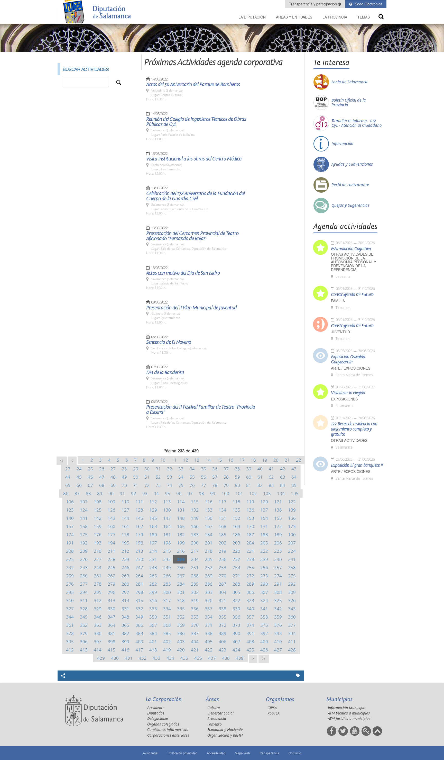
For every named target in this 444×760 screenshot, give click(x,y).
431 (129, 658)
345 (84, 617)
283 (167, 584)
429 (101, 658)
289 (250, 584)
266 (167, 576)
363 (97, 625)
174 (70, 535)
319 (195, 600)
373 (236, 625)
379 (84, 633)
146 (153, 518)
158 (84, 526)
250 (181, 567)
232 (167, 559)
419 (167, 650)
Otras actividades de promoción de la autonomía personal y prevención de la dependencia (353, 262)
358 (264, 617)
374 (250, 625)
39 (248, 469)
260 (84, 576)
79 (226, 485)
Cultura (213, 708)
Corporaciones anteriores (168, 735)
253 (222, 567)
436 (198, 658)
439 (240, 658)
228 (111, 559)
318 (181, 600)
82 (260, 485)
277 (84, 584)
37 (226, 469)
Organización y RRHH (225, 735)
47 (101, 477)
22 (298, 460)
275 (292, 576)
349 (139, 617)
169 (236, 526)
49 (124, 477)
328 (84, 609)
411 (292, 642)
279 (111, 584)
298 (139, 592)
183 (195, 535)
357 (250, 617)
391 (250, 633)
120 (264, 502)
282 (153, 584)
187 (250, 535)
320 (208, 600)
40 (260, 469)
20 (276, 460)
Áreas (212, 699)
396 (84, 642)
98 (201, 493)
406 (222, 642)
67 (90, 485)
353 (195, 617)
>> (263, 658)
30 (147, 469)
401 (153, 642)
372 (222, 625)
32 (169, 469)
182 (181, 535)
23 (67, 469)
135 (236, 510)
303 (208, 592)
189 (278, 535)
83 (271, 485)
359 (278, 617)
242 (70, 567)
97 (190, 493)
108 (97, 502)
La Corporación (164, 699)
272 (250, 576)
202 (222, 543)
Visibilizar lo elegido (348, 393)
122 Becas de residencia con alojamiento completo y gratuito (354, 429)
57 (214, 477)
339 (236, 609)
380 (97, 633)
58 (226, 477)
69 (113, 485)
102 (253, 493)
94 (156, 493)
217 (195, 551)
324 (264, 600)
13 (196, 460)
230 (139, 559)
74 (169, 485)
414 (97, 650)
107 (84, 502)
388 (208, 633)
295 (97, 592)
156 (292, 518)
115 (195, 502)
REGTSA (273, 713)
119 (250, 502)
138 (278, 510)
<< (61, 460)
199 (181, 543)
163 (153, 526)
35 (203, 469)
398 (111, 642)
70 (124, 485)
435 (184, 658)
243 (84, 567)
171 (264, 526)
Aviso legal (150, 753)
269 (208, 576)
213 (139, 551)
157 (70, 526)
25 (90, 469)
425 (250, 650)
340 (250, 609)
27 (113, 469)
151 (222, 518)
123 (70, 510)
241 (292, 559)
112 (153, 502)
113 (167, 502)
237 (236, 559)
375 (264, 625)
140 (70, 518)
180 (153, 535)
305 (236, 592)
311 (84, 600)
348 (125, 617)
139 (292, 510)
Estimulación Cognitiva (351, 249)
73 (158, 485)
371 (208, 625)
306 (250, 592)
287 (222, 584)
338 (222, 609)
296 (111, 592)
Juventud (340, 332)
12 (185, 460)
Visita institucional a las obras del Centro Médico (193, 159)
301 (181, 592)
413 (84, 650)
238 (250, 559)
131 (181, 510)
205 (264, 543)
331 (125, 609)
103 (267, 493)
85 (294, 485)
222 (264, 551)
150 (208, 518)
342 (278, 609)
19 (264, 460)
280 (125, 584)
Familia (338, 301)
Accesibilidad (216, 753)
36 (214, 469)
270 (222, 576)
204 (250, 543)
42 (282, 469)
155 (278, 518)
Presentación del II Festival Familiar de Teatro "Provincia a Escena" (200, 410)
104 (281, 493)
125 (97, 510)
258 (292, 567)
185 (222, 535)
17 (242, 460)
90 (111, 493)
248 (153, 567)
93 (144, 493)
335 (181, 609)
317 (167, 600)
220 (236, 551)
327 (70, 609)
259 (70, 576)
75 (180, 485)
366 (139, 625)
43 (294, 469)
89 (99, 493)
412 (70, 650)
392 (264, 633)
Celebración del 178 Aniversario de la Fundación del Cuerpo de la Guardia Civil (195, 196)
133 (208, 510)
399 (125, 642)
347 (111, 617)
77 (203, 485)
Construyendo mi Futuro (352, 294)
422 (208, 650)
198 (167, 543)
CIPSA (272, 708)
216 (181, 551)
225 (70, 559)
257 (278, 567)
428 (292, 650)
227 (97, 559)
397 (97, 642)
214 (153, 551)
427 (278, 650)
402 (167, 642)
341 (264, 609)
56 (203, 477)
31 (158, 469)
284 (181, 584)
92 (133, 493)
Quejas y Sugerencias (350, 205)
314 (125, 600)
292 (292, 584)
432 (142, 658)
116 (208, 502)
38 (237, 469)
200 (195, 543)
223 (278, 551)
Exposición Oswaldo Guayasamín (348, 359)
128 (139, 510)
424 (236, 650)
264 (139, 576)
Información (342, 143)
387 (195, 633)
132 (195, 510)
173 (292, 526)
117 (222, 502)
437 (212, 658)
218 (208, 551)
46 (90, 477)
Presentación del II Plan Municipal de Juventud (191, 307)
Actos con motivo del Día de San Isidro (183, 273)
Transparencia (269, 753)
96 (178, 493)
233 (181, 559)
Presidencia (216, 719)
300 (167, 592)
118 (236, 502)
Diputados (155, 713)
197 (153, 543)
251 (195, 567)
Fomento (214, 724)
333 (153, 609)
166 (195, 526)
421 (195, 650)
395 (70, 642)
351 (167, 617)
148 (181, 518)
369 (181, 625)
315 (139, 600)
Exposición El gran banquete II (357, 465)
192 (84, 543)
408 (250, 642)
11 (174, 460)
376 (278, 625)
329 (97, 609)
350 (153, 617)
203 (236, 543)
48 (113, 477)
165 (181, 526)
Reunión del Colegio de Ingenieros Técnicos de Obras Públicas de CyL (196, 122)
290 (264, 584)
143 (111, 518)
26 (101, 469)
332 (139, 609)
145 (139, 518)
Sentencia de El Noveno (168, 342)
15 (219, 460)
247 (139, 567)
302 (195, 592)
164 (167, 526)
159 (97, 526)
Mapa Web (242, 753)
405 (208, 642)
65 (67, 485)
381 (111, 633)
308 (278, 592)
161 (125, 526)
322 (236, 600)
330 (111, 609)
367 (153, 625)
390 (236, 633)
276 (70, 584)
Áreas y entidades (294, 17)
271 (236, 576)
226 (84, 559)
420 (181, 650)
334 (167, 609)
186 (236, 535)
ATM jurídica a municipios (349, 719)
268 (195, 576)
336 (195, 609)
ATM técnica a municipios (349, 713)
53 (169, 477)
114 (181, 502)
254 (236, 567)
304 (222, 592)
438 (226, 658)
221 (250, 551)
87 (77, 493)
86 (65, 493)
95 (167, 493)
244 (97, 567)
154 (264, 518)
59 (237, 477)
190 (292, 535)
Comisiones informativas (167, 730)
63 (282, 477)
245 (111, 567)
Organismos (280, 699)
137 (264, 510)
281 (139, 584)
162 (139, 526)
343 (292, 609)
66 (79, 485)
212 (125, 551)
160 (111, 526)
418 (153, 650)
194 (111, 543)
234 (195, 559)
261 (97, 576)
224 (292, 551)
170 (250, 526)
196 (139, 543)
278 (97, 584)
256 (264, 567)
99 (212, 493)
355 (222, 617)
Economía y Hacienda (225, 730)
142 (97, 518)
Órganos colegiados (163, 724)
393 (278, 633)
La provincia (334, 17)
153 (250, 518)
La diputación (252, 17)
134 (222, 510)
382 (125, 633)
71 (135, 485)
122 (292, 502)
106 (70, 502)
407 (236, 642)
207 (292, 543)
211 (111, 551)
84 (282, 485)
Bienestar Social (220, 713)
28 (124, 469)
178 (125, 535)
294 (84, 592)
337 (208, 609)
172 (278, 526)
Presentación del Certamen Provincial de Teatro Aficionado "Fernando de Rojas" (192, 236)
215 (167, 551)
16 (230, 460)
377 (292, 625)
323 (250, 600)
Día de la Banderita (165, 372)
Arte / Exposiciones (350, 368)
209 (84, 551)
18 (253, 460)
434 (170, 658)
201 (208, 543)
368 (167, 625)
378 (70, 633)
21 (287, 460)
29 (135, 469)
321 (222, 600)
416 (125, 650)
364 (111, 625)
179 (139, 535)
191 (70, 543)
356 (236, 617)
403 (181, 642)
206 (278, 543)
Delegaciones (158, 719)
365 (125, 625)
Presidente (155, 708)
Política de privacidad (183, 753)
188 (264, 535)
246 (125, 567)
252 (208, 567)
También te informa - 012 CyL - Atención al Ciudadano (356, 123)
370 (195, 625)
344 (70, 617)
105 (295, 493)
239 (264, 559)
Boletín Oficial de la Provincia (348, 102)
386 (181, 633)
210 (97, 551)
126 (111, 510)
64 (294, 477)
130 (167, 510)
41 (271, 469)
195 (125, 543)
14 (208, 460)
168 (222, 526)
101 (239, 493)
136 (250, 510)
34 (192, 469)
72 (147, 485)
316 (153, 600)
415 (111, 650)
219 (222, 551)
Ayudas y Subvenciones (352, 164)
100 (225, 493)
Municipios (339, 699)
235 (208, 559)
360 (292, 617)
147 (167, 518)
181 (167, 535)
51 (147, 477)
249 (167, 567)
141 (84, 518)
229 (125, 559)
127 (125, 510)
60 (248, 477)
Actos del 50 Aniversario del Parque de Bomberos (193, 84)
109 (111, 502)
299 (153, 592)
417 (139, 650)
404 (195, 642)
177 (111, 535)
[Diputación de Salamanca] (99, 11)
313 (111, 600)
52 (158, 477)
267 (181, 576)
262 (111, 576)
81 (248, 485)
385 (167, 633)
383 (139, 633)
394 (292, 633)
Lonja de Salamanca (349, 82)
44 (67, 477)
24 (79, 469)
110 (125, 502)
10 (162, 460)
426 (264, 650)
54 (180, 477)
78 (214, 485)
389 (222, 633)
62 (271, 477)
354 (208, 617)
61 (260, 477)
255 (250, 567)
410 (278, 642)
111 (139, 502)
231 (153, 559)
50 (135, 477)
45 (79, 477)
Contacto (295, 753)
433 (156, 658)
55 (192, 477)
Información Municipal (346, 708)
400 (139, 642)
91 (122, 493)
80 (237, 485)
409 (264, 642)
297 (125, 592)
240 (278, 559)
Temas (363, 17)
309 (292, 592)
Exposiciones (344, 399)
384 (153, 633)
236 (222, 559)
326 (292, 600)
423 (222, 650)
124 (84, 510)
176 (97, 535)
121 (278, 502)
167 (208, 526)
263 (125, 576)
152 (236, 518)
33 (180, 469)
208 (70, 551)
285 (195, 584)
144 (125, 518)
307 (264, 592)
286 (208, 584)
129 (153, 510)
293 (70, 592)
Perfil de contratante (350, 185)
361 (70, 625)
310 (70, 600)
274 (278, 576)
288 (236, 584)
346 (97, 617)
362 (84, 625)
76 (192, 485)
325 (278, 600)
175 (84, 535)
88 (88, 493)
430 (115, 658)
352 (181, 617)
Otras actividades (349, 440)
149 (195, 518)
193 (97, 543)
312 (97, 600)
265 (153, 576)
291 (278, 584)
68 (101, 485)
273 (264, 576)
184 (208, 535)
